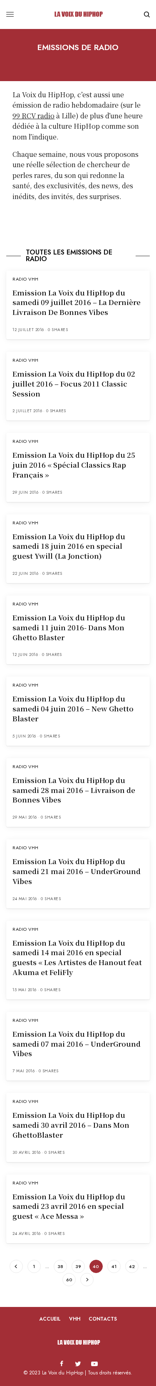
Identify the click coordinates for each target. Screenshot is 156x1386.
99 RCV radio (33, 115)
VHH (74, 1319)
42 (132, 1266)
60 (69, 1279)
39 (78, 1266)
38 (60, 1266)
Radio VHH (25, 279)
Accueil (50, 1319)
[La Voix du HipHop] (78, 14)
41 (113, 1266)
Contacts (103, 1319)
